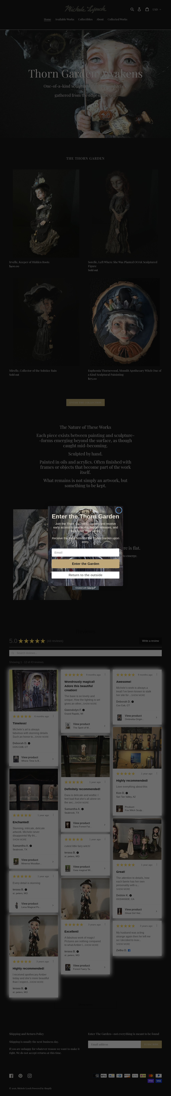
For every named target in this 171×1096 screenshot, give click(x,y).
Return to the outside (85, 575)
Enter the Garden (85, 564)
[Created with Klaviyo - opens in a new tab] (85, 588)
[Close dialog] (119, 510)
